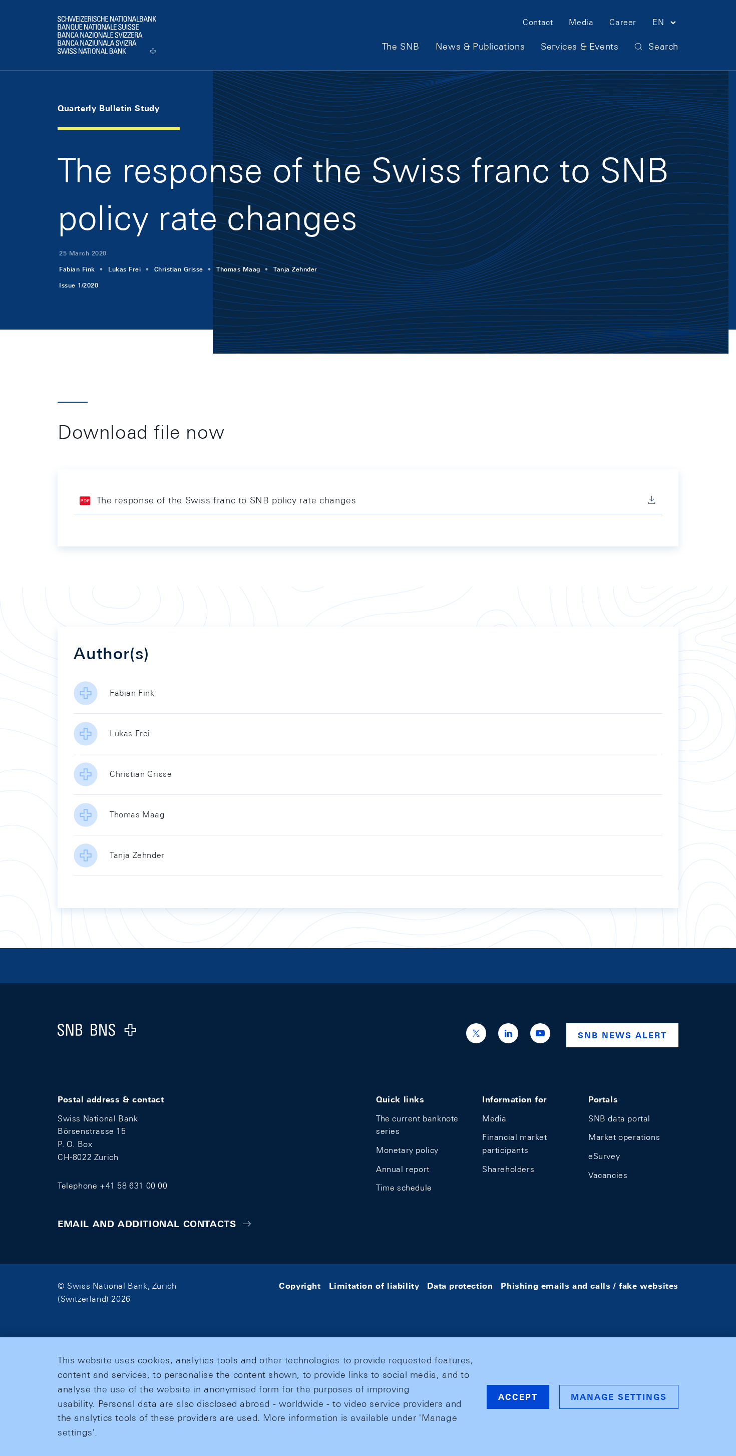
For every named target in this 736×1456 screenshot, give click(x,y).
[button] (665, 24)
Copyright (299, 1286)
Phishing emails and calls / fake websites (589, 1286)
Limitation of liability (374, 1286)
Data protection (460, 1286)
